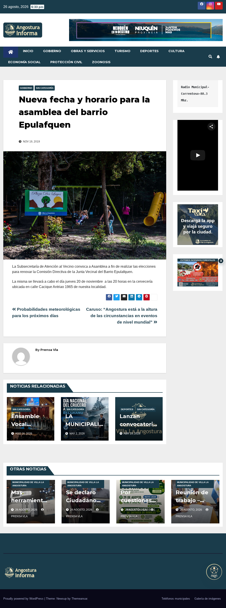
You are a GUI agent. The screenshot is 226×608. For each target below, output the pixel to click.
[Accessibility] (214, 572)
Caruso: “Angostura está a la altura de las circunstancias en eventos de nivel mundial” (121, 315)
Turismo (122, 51)
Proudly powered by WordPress (23, 598)
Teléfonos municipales (176, 598)
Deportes (149, 51)
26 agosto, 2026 (26, 509)
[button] (210, 57)
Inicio (28, 51)
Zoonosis (101, 62)
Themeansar (79, 598)
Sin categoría (44, 88)
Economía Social (24, 62)
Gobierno (52, 51)
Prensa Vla (49, 350)
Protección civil (66, 62)
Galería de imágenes (207, 598)
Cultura (176, 51)
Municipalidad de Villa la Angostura (28, 484)
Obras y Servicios (88, 51)
